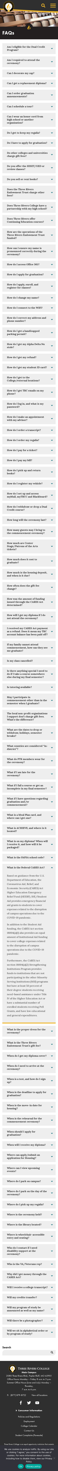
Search (6, 1347)
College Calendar (29, 1425)
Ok (20, 1466)
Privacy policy (33, 1466)
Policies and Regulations (29, 1416)
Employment (29, 1421)
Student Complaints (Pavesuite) (29, 1435)
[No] (54, 1458)
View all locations (39, 1395)
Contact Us (29, 1430)
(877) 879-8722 (18, 1395)
